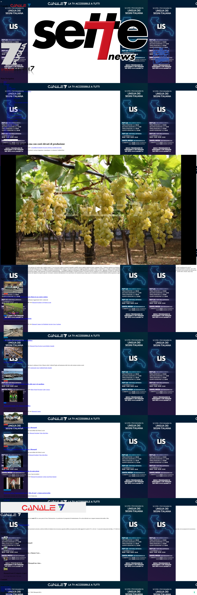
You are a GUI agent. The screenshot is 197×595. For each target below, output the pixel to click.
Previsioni (39, 389)
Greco (54, 324)
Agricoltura (57, 147)
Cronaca (6, 294)
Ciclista (44, 476)
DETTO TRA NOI (11, 94)
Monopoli (34, 302)
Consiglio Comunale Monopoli (14, 110)
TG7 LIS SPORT (11, 101)
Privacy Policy (9, 591)
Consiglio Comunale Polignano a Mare (16, 117)
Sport (5, 315)
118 (43, 302)
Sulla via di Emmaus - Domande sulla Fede (17, 102)
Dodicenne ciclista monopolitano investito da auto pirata (21, 471)
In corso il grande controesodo (13, 362)
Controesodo (33, 367)
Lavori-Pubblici (46, 346)
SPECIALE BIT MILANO (13, 109)
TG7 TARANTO (11, 88)
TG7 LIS (9, 87)
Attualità (6, 337)
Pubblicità (9, 126)
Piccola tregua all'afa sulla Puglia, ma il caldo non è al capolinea (24, 384)
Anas (37, 367)
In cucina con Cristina (12, 124)
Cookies (3, 591)
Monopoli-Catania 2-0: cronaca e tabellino (17, 406)
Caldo (44, 389)
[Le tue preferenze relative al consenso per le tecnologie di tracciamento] (194, 592)
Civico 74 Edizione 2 (12, 112)
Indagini (54, 476)
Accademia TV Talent (12, 120)
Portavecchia (44, 498)
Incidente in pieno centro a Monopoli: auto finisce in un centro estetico (26, 297)
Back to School (10, 123)
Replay (8, 119)
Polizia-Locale (47, 302)
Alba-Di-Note (37, 498)
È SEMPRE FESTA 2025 (13, 92)
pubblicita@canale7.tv (6, 589)
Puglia (35, 389)
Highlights (45, 324)
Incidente (39, 302)
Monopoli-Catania (36, 411)
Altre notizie (7, 500)
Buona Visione (10, 106)
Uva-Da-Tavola (47, 147)
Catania (39, 324)
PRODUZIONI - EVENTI (13, 98)
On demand (6, 84)
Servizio (51, 324)
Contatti (6, 130)
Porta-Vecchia (38, 346)
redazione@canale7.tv (6, 588)
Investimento (39, 476)
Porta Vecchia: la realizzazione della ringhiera (18, 340)
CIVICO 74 (10, 108)
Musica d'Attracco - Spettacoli (14, 115)
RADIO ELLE (10, 105)
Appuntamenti (7, 490)
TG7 (5, 83)
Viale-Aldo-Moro (44, 433)
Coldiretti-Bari (36, 147)
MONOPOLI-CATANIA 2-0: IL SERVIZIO (17, 318)
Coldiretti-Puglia (43, 367)
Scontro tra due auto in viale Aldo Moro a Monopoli (20, 427)
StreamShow (10, 593)
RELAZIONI (10, 99)
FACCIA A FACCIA (12, 95)
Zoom (8, 116)
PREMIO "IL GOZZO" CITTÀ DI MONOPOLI (19, 91)
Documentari (10, 122)
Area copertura (7, 133)
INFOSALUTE (11, 104)
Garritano (58, 324)
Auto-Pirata (49, 476)
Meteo (32, 389)
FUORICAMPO (11, 97)
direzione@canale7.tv (23, 525)
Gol (42, 324)
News (5, 128)
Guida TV (6, 127)
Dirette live (6, 131)
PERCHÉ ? (9, 90)
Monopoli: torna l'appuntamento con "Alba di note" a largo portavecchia (27, 493)
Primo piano (10, 113)
